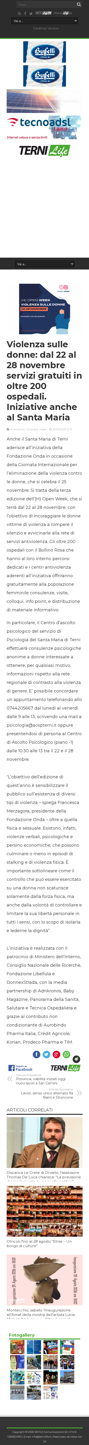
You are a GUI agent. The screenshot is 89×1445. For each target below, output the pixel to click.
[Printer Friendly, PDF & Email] (76, 1059)
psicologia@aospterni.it (31, 725)
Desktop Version (46, 28)
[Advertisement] (44, 210)
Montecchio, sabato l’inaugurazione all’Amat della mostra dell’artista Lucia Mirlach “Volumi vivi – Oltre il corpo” (41, 1314)
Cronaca (32, 429)
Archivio (19, 429)
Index (43, 429)
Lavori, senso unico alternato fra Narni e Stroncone (47, 1094)
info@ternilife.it (41, 1436)
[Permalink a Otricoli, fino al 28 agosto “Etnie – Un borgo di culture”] (45, 1235)
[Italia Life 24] (63, 13)
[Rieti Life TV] (43, 13)
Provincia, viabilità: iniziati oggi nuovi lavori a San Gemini (41, 1079)
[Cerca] (79, 4)
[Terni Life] (44, 155)
